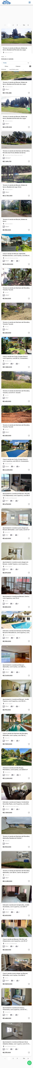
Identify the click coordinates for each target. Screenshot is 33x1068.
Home (2, 56)
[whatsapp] (29, 1063)
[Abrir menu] (29, 2)
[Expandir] (28, 63)
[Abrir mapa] (30, 66)
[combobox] (16, 63)
